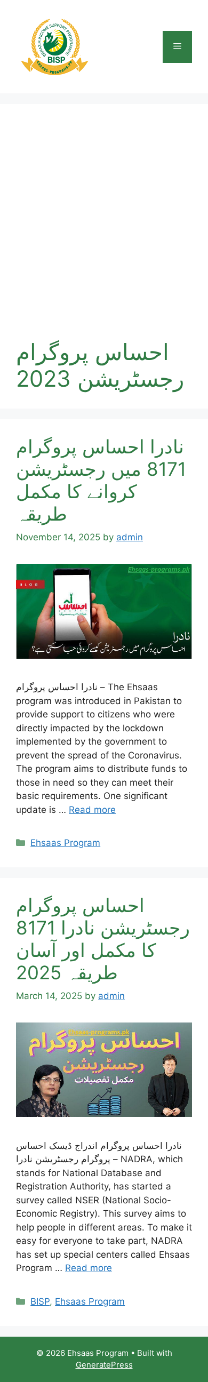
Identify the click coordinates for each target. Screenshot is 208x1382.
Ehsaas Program (65, 842)
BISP (40, 1301)
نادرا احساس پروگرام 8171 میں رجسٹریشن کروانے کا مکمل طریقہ (101, 480)
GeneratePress (104, 1365)
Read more (92, 809)
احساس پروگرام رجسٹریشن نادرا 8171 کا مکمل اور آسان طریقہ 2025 (103, 939)
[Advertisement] (104, 229)
